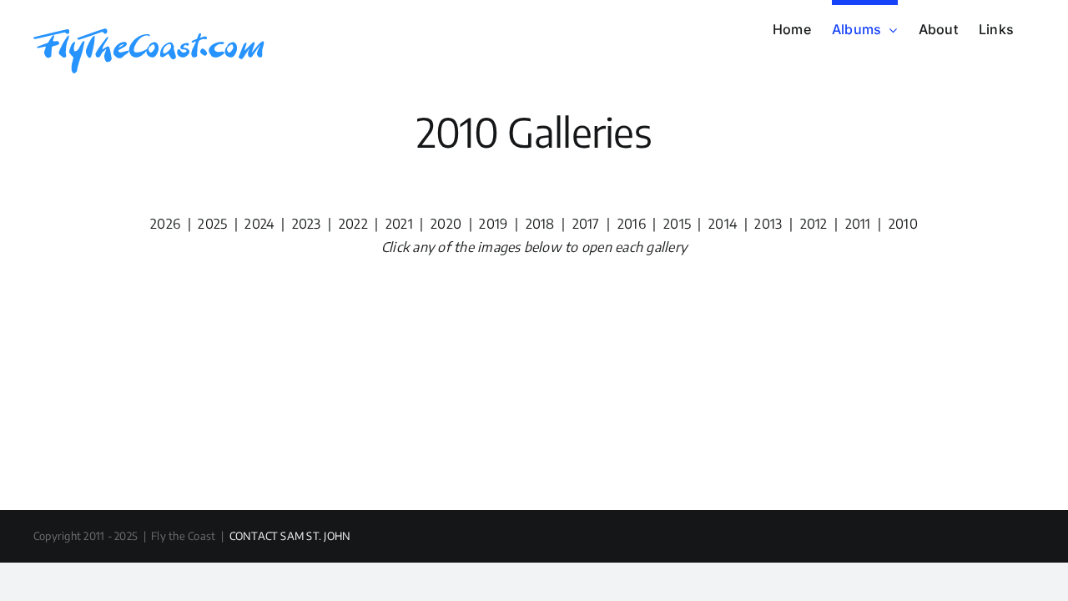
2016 (631, 223)
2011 (858, 223)
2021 (399, 223)
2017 (586, 223)
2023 (306, 223)
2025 (212, 223)
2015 (675, 223)
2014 (722, 223)
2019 (493, 223)
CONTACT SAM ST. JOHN (290, 536)
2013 (768, 223)
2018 (540, 223)
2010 (903, 223)
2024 (259, 223)
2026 (165, 223)
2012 (814, 223)
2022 (353, 223)
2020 (446, 223)
